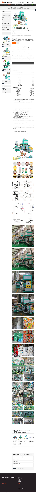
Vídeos (30, 4)
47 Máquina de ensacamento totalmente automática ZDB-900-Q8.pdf (22, 432)
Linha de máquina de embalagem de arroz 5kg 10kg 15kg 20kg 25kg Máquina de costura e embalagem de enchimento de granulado (6, 45)
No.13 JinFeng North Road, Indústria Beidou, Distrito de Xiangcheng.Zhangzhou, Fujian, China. (10, 477)
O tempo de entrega (14, 32)
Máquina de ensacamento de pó (6, 20)
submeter (15, 468)
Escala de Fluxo (20, 489)
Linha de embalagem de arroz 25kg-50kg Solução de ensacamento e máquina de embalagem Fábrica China (6, 57)
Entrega (19, 477)
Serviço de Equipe (20, 478)
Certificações (19, 480)
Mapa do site (19, 481)
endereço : (3, 477)
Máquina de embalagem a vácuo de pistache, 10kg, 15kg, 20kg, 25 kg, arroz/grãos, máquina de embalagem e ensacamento (6, 82)
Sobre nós (5, 4)
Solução (12, 4)
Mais (3, 46)
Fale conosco (26, 4)
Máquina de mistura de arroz (5, 23)
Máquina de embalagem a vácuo (21, 488)
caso (20, 4)
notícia (23, 4)
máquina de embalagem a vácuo (6, 15)
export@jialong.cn (4, 92)
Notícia (19, 479)
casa (2, 4)
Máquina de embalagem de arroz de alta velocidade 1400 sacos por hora (6, 69)
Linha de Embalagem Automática (20, 7)
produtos (9, 4)
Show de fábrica (16, 4)
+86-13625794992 (4, 89)
